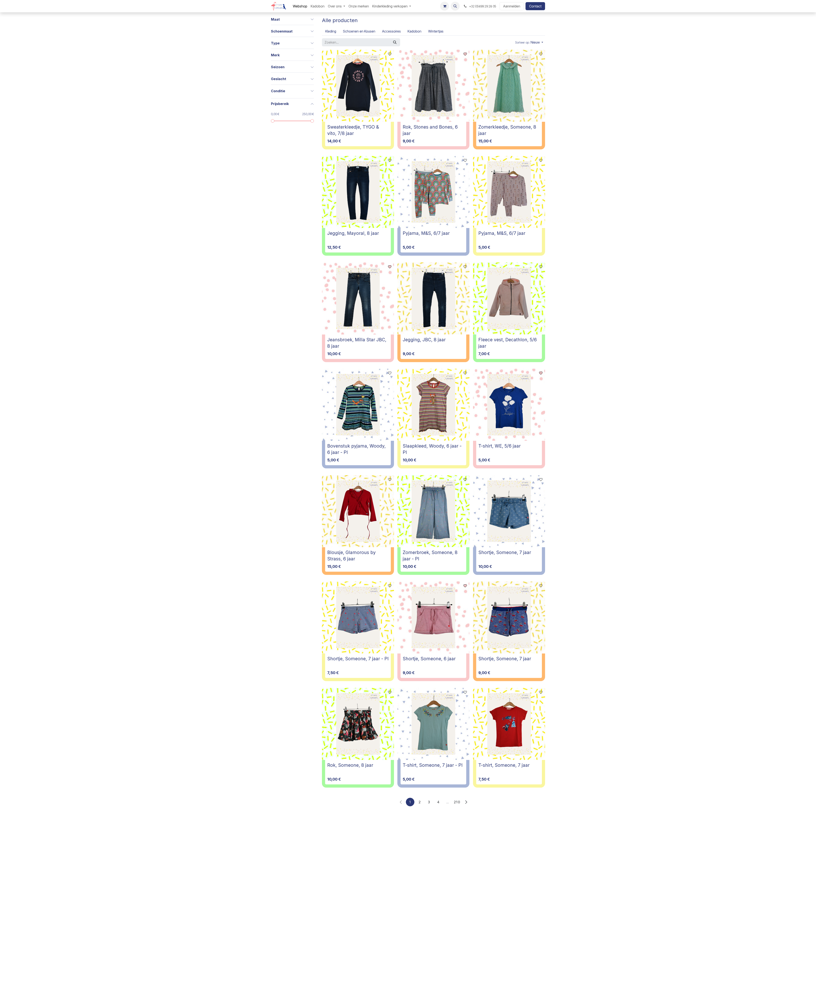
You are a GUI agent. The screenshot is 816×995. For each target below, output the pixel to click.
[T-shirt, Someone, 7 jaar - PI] (433, 724)
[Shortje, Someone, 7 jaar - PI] (358, 617)
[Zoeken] (395, 42)
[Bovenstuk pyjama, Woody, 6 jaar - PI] (358, 404)
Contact (535, 6)
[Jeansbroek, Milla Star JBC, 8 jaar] (358, 298)
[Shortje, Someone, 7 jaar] (509, 511)
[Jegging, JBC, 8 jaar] (433, 298)
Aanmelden (511, 6)
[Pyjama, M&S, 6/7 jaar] (433, 192)
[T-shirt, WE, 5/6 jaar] (509, 404)
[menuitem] (300, 6)
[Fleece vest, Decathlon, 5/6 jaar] (509, 298)
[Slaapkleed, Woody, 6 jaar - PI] (433, 404)
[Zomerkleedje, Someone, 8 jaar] (509, 85)
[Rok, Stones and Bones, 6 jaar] (433, 85)
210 (457, 802)
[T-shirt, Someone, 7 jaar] (509, 724)
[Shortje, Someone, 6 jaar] (433, 617)
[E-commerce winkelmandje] (444, 6)
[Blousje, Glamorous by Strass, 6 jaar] (358, 511)
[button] (455, 6)
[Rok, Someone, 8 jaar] (358, 724)
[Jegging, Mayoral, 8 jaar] (358, 192)
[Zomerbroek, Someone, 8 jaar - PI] (433, 511)
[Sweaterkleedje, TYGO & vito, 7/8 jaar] (358, 85)
